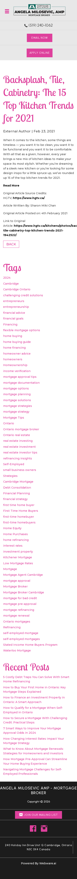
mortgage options (16, 388)
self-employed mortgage (20, 633)
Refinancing (12, 627)
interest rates (13, 545)
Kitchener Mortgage (17, 557)
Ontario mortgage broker (21, 429)
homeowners (12, 359)
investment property (18, 551)
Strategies (10, 476)
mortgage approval (16, 580)
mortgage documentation (21, 383)
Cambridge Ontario (16, 289)
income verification (17, 371)
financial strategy (15, 499)
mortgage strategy (16, 411)
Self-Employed (13, 464)
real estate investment (19, 447)
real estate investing (18, 441)
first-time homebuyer (18, 516)
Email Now (39, 37)
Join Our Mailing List (41, 815)
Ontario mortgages (16, 621)
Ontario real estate (16, 435)
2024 (6, 277)
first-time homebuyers (19, 522)
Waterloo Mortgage (17, 650)
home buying (12, 336)
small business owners (19, 470)
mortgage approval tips (20, 377)
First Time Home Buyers (20, 511)
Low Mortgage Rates (18, 563)
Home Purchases (15, 534)
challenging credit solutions (23, 295)
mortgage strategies (17, 406)
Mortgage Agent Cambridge (23, 575)
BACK (11, 244)
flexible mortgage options (21, 330)
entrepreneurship (16, 307)
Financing (10, 324)
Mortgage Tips (13, 417)
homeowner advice (17, 353)
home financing (14, 347)
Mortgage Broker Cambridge (23, 592)
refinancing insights (17, 458)
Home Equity (12, 528)
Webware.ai (47, 863)
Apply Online (39, 53)
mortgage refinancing (18, 610)
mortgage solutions (17, 400)
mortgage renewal (16, 615)
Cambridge (11, 283)
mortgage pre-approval (19, 604)
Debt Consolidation (17, 487)
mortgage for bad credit (20, 598)
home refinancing (16, 540)
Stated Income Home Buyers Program (30, 645)
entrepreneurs (13, 301)
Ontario (8, 423)
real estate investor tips (20, 452)
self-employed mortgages (21, 639)
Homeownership (15, 365)
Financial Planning (16, 493)
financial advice (14, 313)
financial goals (13, 318)
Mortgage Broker (15, 586)
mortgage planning (17, 394)
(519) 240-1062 (41, 25)
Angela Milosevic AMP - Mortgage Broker (38, 790)
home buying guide (17, 342)
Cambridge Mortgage (18, 481)
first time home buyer (18, 505)
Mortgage (10, 569)
